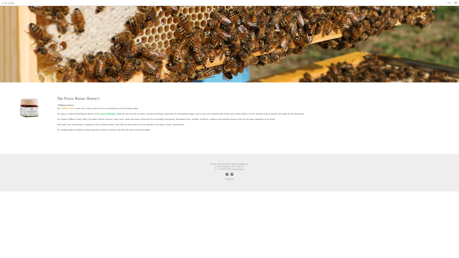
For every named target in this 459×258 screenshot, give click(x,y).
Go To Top (229, 179)
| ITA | (449, 3)
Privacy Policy (238, 169)
